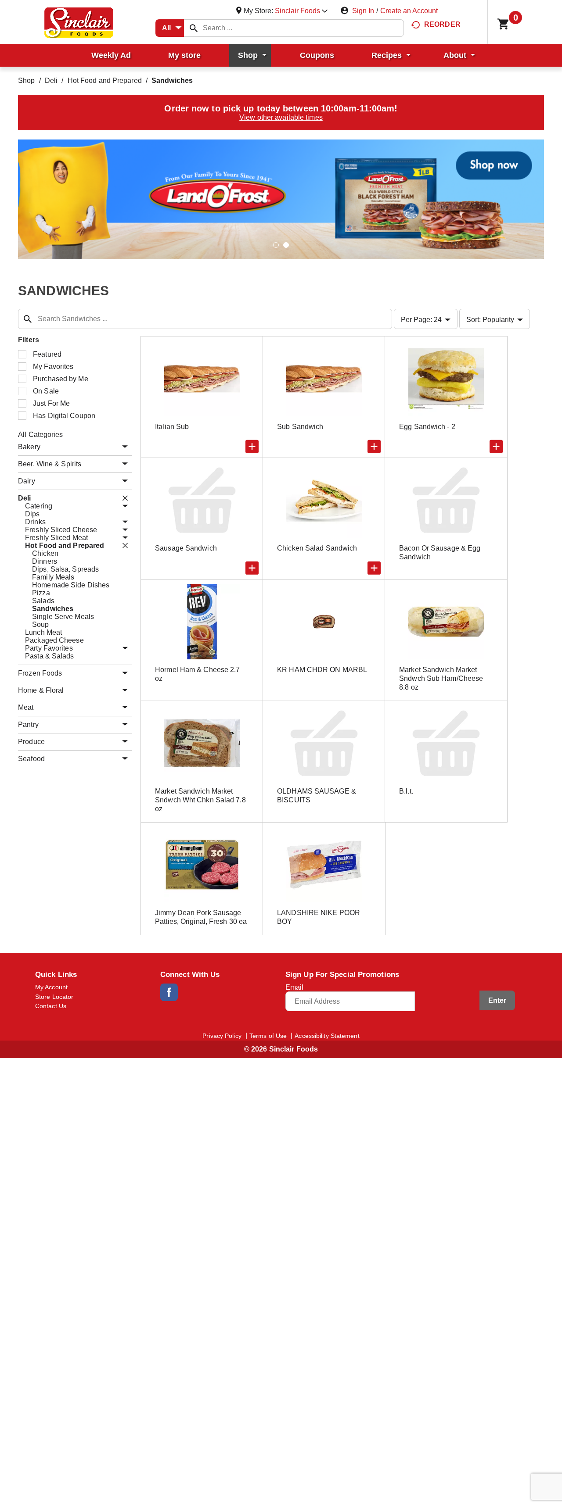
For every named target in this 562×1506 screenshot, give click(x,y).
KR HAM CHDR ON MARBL (322, 669)
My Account (51, 987)
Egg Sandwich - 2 (427, 426)
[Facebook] (169, 992)
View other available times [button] (281, 117)
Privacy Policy (221, 1035)
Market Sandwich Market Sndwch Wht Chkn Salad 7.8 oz (200, 799)
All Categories (40, 434)
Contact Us (50, 1005)
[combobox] (169, 28)
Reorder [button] (442, 24)
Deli (51, 80)
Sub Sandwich (300, 426)
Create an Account (409, 10)
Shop (26, 80)
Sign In (363, 10)
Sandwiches (172, 80)
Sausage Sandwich (186, 548)
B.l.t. (406, 791)
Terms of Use (268, 1035)
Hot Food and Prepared (105, 80)
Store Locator (54, 996)
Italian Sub (172, 426)
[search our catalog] (193, 28)
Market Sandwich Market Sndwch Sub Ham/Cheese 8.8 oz (441, 678)
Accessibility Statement (327, 1035)
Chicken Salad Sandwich (317, 548)
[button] (301, 10)
